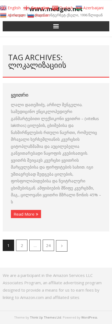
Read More (24, 214)
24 (48, 245)
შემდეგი (61, 246)
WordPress (89, 317)
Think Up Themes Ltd (45, 317)
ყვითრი (19, 94)
